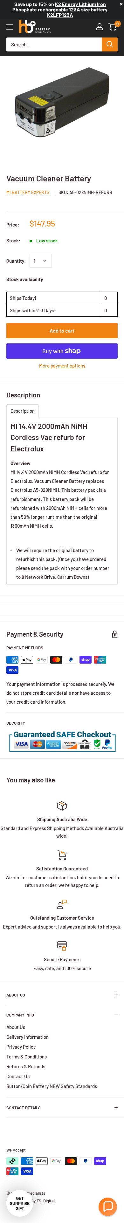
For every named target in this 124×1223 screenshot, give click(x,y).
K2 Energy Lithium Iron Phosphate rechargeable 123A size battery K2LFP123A (59, 9)
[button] (108, 1207)
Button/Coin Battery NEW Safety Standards (51, 1086)
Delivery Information (27, 1037)
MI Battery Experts (27, 192)
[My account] (99, 26)
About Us (15, 1027)
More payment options (62, 365)
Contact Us (18, 1076)
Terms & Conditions (26, 1056)
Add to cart (62, 331)
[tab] (22, 410)
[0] (112, 26)
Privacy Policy (21, 1047)
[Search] (110, 44)
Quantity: (16, 261)
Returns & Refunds (25, 1066)
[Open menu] (9, 27)
